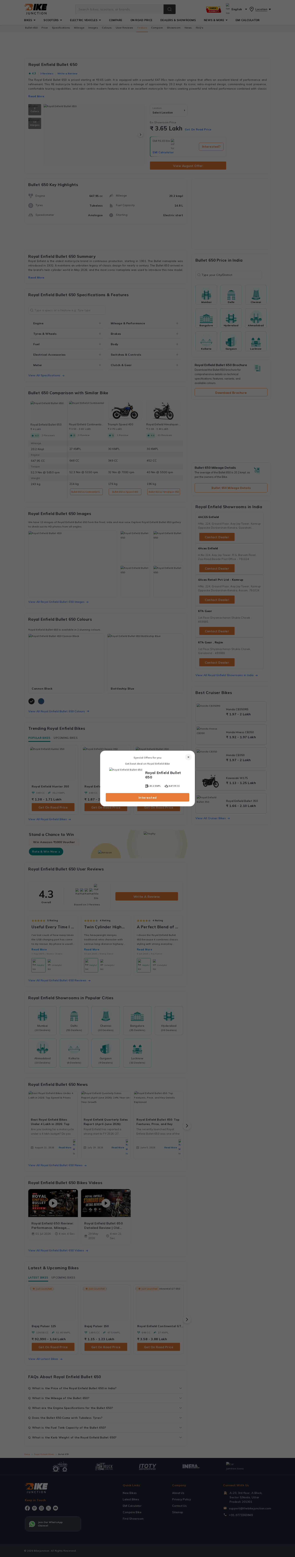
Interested (147, 797)
